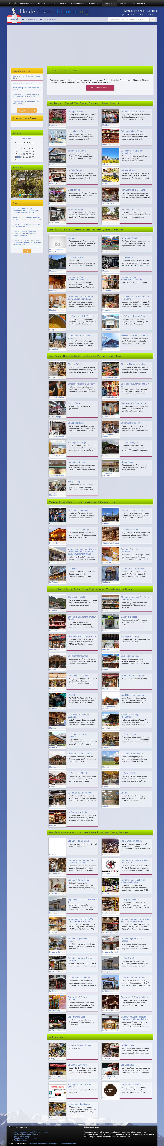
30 (33, 157)
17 (16, 154)
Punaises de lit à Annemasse (25, 1138)
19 (21, 154)
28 (27, 157)
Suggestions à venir (27, 110)
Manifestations (26, 3)
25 (19, 157)
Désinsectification (21, 1140)
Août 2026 (27, 139)
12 (21, 151)
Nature (41, 3)
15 (30, 151)
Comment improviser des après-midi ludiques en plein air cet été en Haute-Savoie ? (27, 242)
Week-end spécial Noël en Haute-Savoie (26, 89)
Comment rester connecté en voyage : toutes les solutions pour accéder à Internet (26, 233)
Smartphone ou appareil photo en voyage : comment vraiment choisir (27, 218)
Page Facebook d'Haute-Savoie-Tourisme (31, 1132)
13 (24, 151)
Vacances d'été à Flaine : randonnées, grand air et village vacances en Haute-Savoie (25, 210)
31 (16, 160)
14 (27, 151)
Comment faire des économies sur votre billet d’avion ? (26, 225)
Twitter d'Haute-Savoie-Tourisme (27, 1134)
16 (33, 151)
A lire (27, 251)
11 (19, 151)
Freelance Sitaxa (36, 1144)
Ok (152, 19)
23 (33, 154)
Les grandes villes (139, 3)
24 (16, 157)
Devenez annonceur (68, 1144)
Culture (52, 3)
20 (24, 154)
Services (122, 3)
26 (21, 157)
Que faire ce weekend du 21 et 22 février (26, 77)
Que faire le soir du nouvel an (25, 83)
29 (30, 157)
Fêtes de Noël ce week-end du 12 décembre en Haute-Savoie (26, 96)
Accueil (12, 3)
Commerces (109, 3)
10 (16, 151)
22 (30, 154)
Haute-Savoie (54, 11)
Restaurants (93, 3)
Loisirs (63, 3)
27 (24, 157)
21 (27, 154)
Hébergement (77, 3)
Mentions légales (51, 1144)
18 (19, 154)
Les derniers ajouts (22, 1136)
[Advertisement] (82, 46)
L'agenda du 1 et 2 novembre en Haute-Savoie (26, 103)
